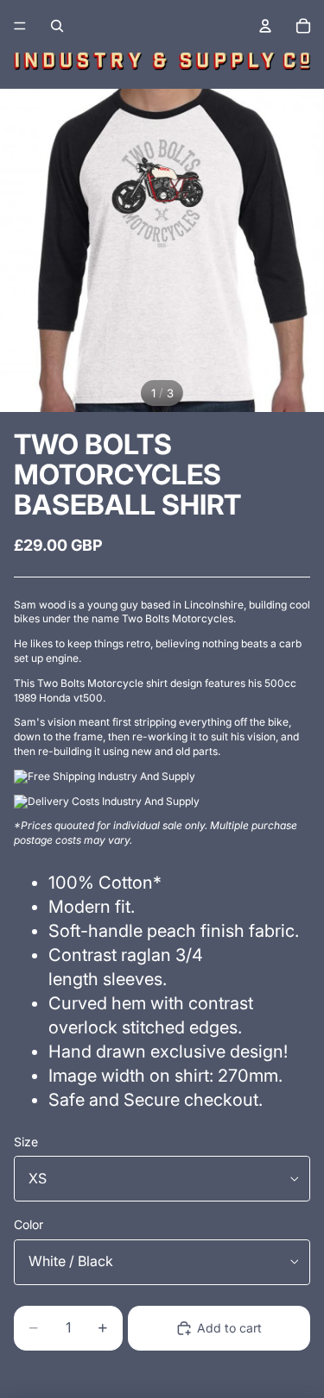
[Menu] (20, 26)
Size (26, 1141)
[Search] (57, 26)
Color (28, 1224)
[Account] (265, 26)
